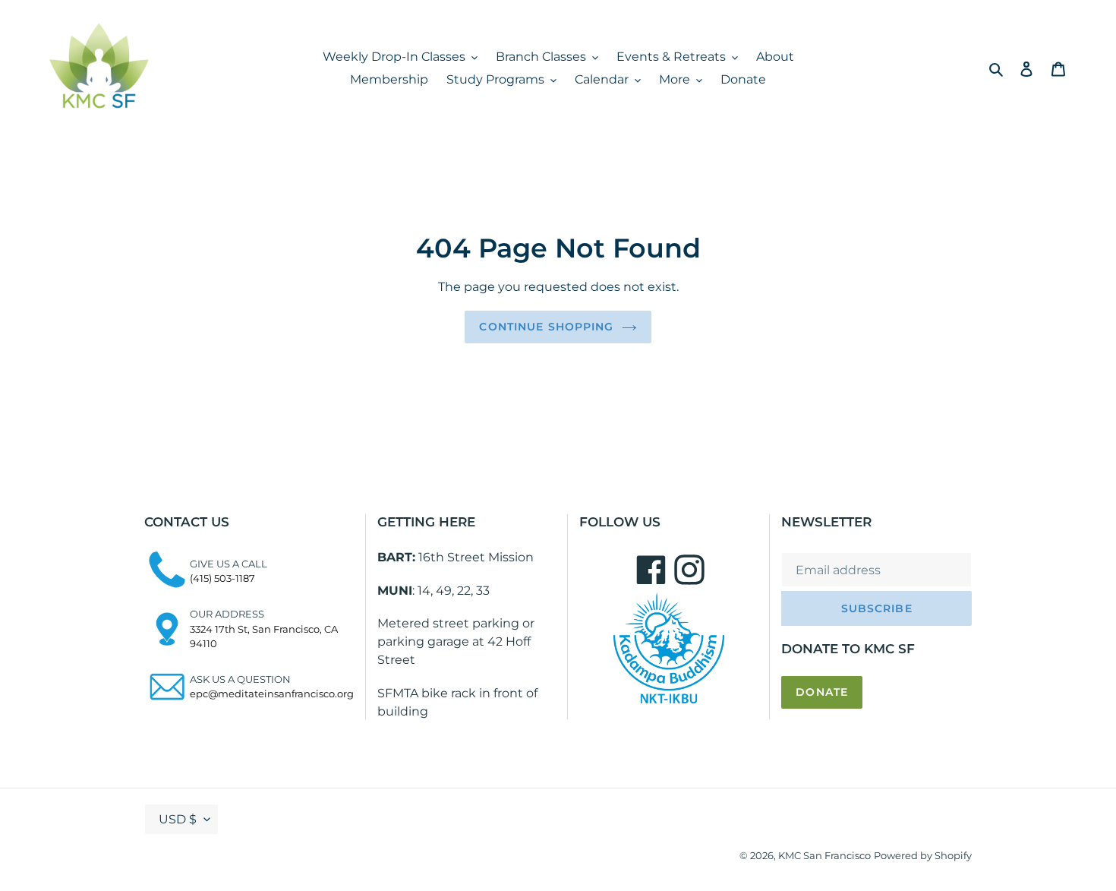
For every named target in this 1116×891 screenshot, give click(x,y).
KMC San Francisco (824, 855)
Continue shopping (546, 326)
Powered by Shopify (923, 855)
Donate (822, 692)
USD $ (178, 819)
